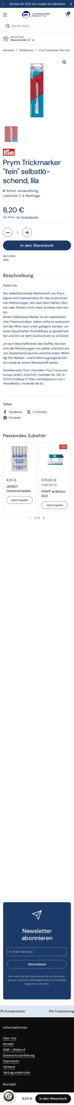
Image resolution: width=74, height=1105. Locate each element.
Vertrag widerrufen (16, 1072)
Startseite (8, 50)
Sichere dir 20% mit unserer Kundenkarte (37, 4)
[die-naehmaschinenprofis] (36, 15)
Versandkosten (29, 217)
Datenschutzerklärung (19, 1055)
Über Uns (9, 1038)
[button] (67, 15)
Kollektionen (27, 50)
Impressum (11, 1061)
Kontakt (8, 1044)
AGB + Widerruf (14, 1050)
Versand (9, 1067)
